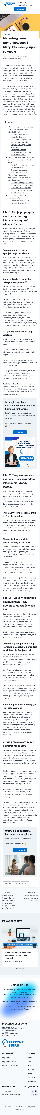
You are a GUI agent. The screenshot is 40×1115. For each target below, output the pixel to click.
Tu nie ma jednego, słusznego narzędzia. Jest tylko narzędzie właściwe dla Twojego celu (22, 185)
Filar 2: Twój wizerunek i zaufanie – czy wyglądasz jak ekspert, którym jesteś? (21, 159)
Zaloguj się (20, 9)
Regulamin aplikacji (9, 1062)
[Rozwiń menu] (36, 3)
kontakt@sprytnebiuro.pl (12, 1094)
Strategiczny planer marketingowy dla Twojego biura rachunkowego (21, 152)
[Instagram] (36, 1091)
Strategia (25, 883)
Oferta (30, 1062)
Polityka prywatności (10, 1065)
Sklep (30, 1073)
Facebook (7, 883)
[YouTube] (36, 1094)
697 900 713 (9, 1091)
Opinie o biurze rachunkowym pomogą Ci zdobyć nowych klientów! (17, 955)
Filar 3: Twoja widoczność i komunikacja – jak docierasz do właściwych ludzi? (19, 177)
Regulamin (6, 1058)
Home (30, 1058)
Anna (8, 56)
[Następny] (34, 946)
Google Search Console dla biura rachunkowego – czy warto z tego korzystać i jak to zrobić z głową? (9, 900)
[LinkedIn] (32, 1094)
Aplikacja (31, 1077)
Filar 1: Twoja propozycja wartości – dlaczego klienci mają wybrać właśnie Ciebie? (21, 129)
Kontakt (31, 1069)
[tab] (16, 968)
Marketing (6, 34)
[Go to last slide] (5, 946)
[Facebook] (32, 1091)
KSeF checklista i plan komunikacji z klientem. (31, 896)
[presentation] (20, 937)
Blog (29, 1065)
